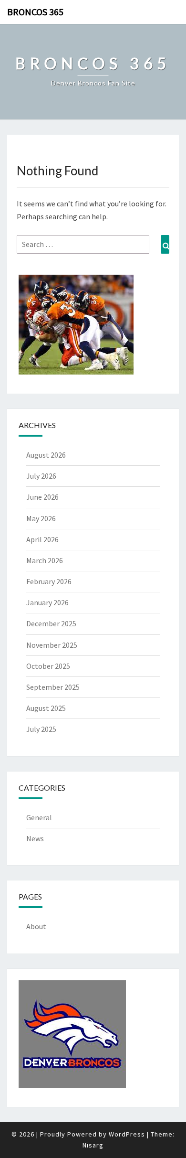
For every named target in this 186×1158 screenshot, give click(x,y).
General (39, 817)
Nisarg (93, 1145)
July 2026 (41, 476)
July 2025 (41, 729)
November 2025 (51, 645)
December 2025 (51, 623)
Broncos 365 (35, 12)
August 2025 (46, 708)
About (36, 926)
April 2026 (42, 539)
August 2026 (46, 455)
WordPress (127, 1134)
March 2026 (44, 560)
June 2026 (42, 497)
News (35, 838)
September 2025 (53, 687)
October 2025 (48, 666)
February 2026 (49, 581)
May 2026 (41, 518)
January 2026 (47, 602)
